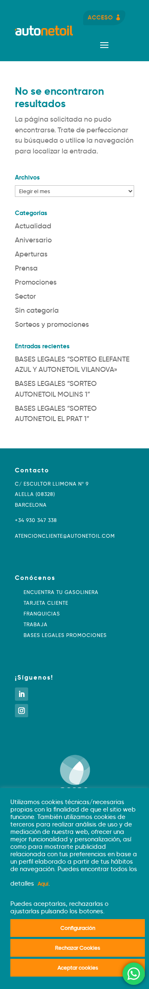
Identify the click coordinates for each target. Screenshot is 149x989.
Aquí (43, 883)
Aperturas (31, 254)
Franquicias (42, 614)
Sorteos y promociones (52, 324)
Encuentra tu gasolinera (61, 592)
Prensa (26, 268)
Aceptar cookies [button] (78, 967)
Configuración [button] (77, 927)
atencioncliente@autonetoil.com (65, 536)
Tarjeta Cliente (46, 603)
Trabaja (36, 624)
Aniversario (33, 240)
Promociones (36, 282)
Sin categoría (37, 310)
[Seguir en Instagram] (21, 710)
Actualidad (33, 226)
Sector (25, 296)
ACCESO (100, 17)
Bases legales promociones (65, 635)
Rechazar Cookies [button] (77, 947)
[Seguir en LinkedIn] (21, 694)
